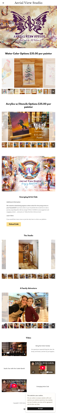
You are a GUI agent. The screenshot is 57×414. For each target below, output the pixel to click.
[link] (28, 3)
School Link (14, 224)
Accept (40, 408)
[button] (6, 2)
